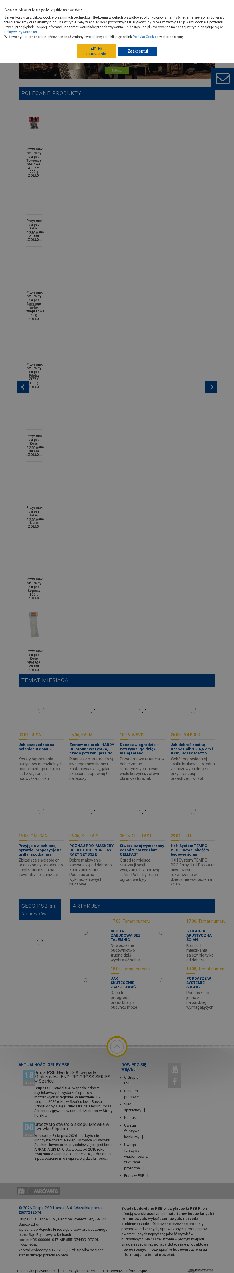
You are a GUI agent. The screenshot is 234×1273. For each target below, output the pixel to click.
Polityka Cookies (145, 37)
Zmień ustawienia (96, 51)
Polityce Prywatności (20, 32)
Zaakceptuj (138, 51)
